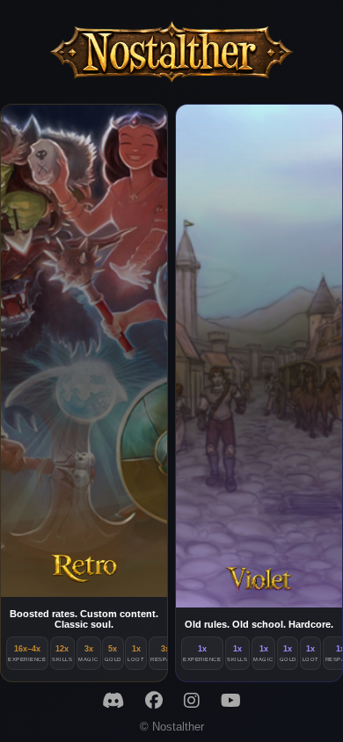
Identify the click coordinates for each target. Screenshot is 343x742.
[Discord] (113, 700)
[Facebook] (154, 700)
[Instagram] (192, 700)
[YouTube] (231, 700)
